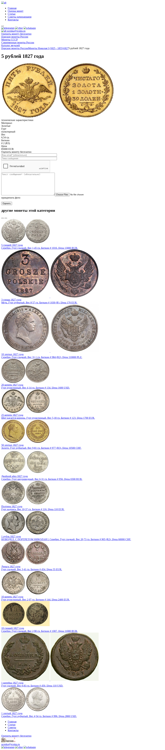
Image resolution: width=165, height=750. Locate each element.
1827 (65, 48)
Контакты (13, 19)
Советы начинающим (19, 16)
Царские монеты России (14, 48)
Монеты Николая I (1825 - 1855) (45, 48)
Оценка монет (15, 11)
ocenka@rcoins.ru (10, 744)
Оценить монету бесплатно (16, 33)
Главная (12, 8)
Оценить (7, 203)
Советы (12, 727)
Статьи (11, 14)
